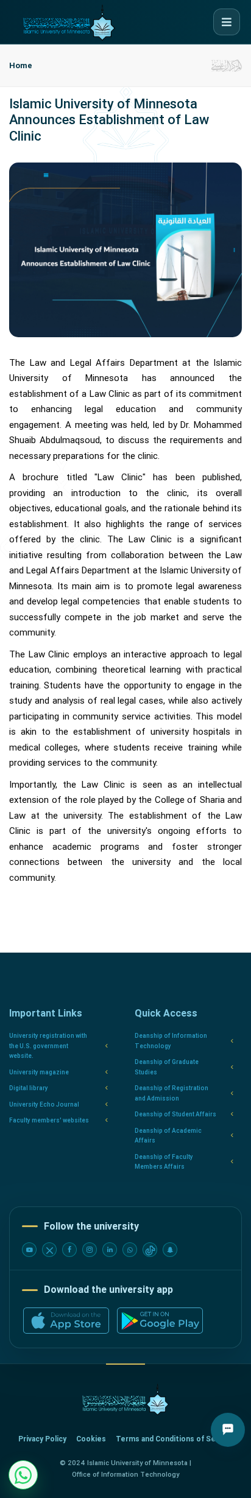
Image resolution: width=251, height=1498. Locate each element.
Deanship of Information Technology (171, 1040)
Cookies (91, 1439)
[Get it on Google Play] (160, 1320)
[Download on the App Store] (66, 1320)
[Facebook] (69, 1249)
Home (20, 65)
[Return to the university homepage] (125, 1400)
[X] (49, 1249)
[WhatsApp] (129, 1249)
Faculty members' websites (49, 1120)
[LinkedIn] (109, 1249)
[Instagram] (89, 1249)
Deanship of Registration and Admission (171, 1093)
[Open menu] (226, 22)
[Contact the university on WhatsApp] (23, 1474)
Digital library (28, 1088)
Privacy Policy (42, 1439)
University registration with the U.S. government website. (48, 1045)
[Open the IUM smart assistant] (228, 1430)
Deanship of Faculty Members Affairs (164, 1162)
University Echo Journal (44, 1104)
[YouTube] (29, 1249)
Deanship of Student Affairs (175, 1114)
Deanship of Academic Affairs (168, 1135)
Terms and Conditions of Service (174, 1439)
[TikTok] (150, 1249)
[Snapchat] (170, 1249)
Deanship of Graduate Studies (167, 1067)
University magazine (39, 1072)
